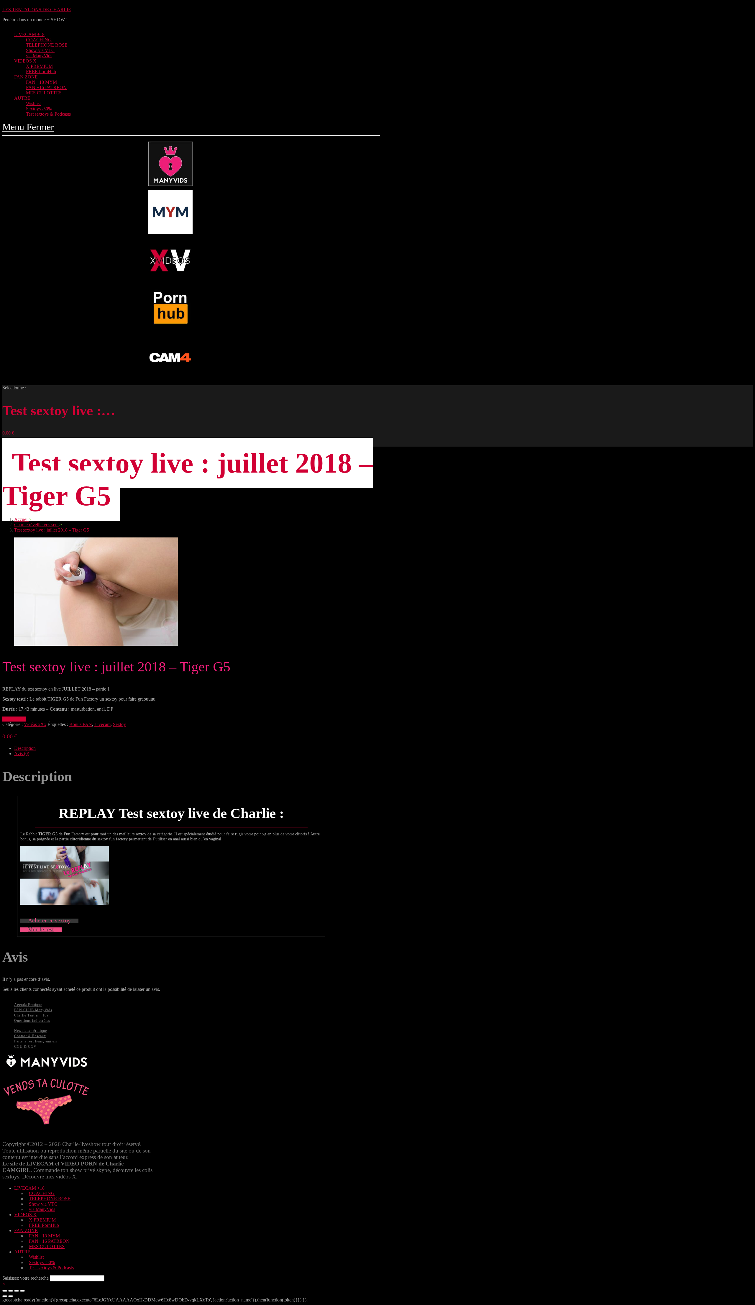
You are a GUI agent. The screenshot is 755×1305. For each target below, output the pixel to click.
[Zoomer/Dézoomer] (22, 1291)
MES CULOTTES (47, 1246)
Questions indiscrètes (32, 1021)
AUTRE (22, 1251)
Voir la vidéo (14, 719)
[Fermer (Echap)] (4, 1291)
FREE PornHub (44, 1225)
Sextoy (119, 724)
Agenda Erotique (28, 1005)
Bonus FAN (80, 724)
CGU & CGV (25, 1047)
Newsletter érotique (30, 1031)
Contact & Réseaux (30, 1036)
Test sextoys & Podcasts (51, 1267)
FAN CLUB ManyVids (33, 1010)
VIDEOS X (25, 1214)
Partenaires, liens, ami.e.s (35, 1041)
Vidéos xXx (35, 724)
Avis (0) (21, 753)
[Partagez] (10, 1291)
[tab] (197, 748)
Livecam (102, 724)
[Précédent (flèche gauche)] (4, 1296)
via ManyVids (42, 1209)
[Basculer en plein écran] (16, 1291)
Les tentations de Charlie (36, 9)
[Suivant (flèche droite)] (10, 1296)
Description (25, 748)
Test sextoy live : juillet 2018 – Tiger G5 (51, 529)
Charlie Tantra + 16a (31, 1015)
